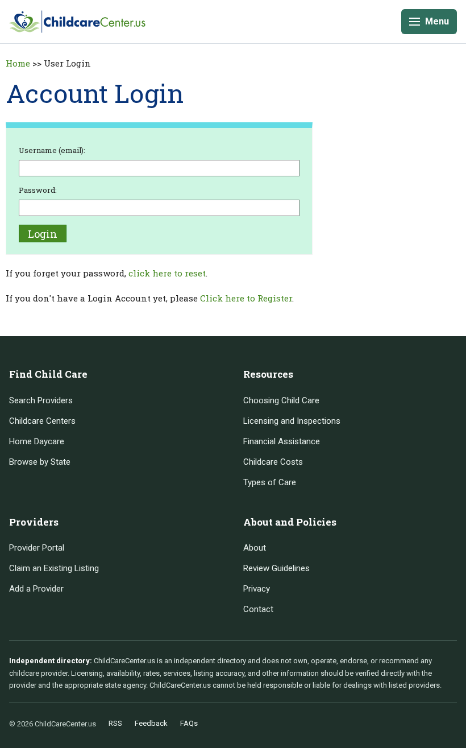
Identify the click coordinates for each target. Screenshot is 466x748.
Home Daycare (36, 441)
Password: (38, 190)
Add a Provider (36, 589)
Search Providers (41, 400)
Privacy (256, 589)
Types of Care (269, 482)
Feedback (151, 723)
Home (18, 63)
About (254, 548)
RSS (115, 723)
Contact (258, 609)
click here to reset (167, 273)
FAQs (189, 723)
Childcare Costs (273, 462)
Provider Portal (36, 548)
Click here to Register (246, 298)
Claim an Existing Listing (54, 568)
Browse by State (39, 462)
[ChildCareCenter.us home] (77, 21)
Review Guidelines (276, 568)
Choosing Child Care (281, 400)
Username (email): (52, 150)
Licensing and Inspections (291, 421)
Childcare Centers (42, 421)
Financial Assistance (281, 441)
